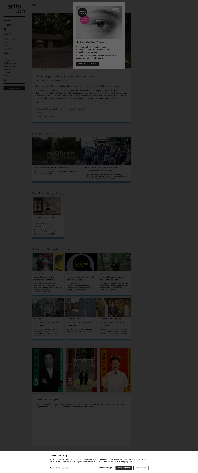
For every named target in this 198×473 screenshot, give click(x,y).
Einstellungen (141, 467)
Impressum (66, 468)
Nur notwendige (105, 467)
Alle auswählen (124, 467)
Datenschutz (55, 468)
